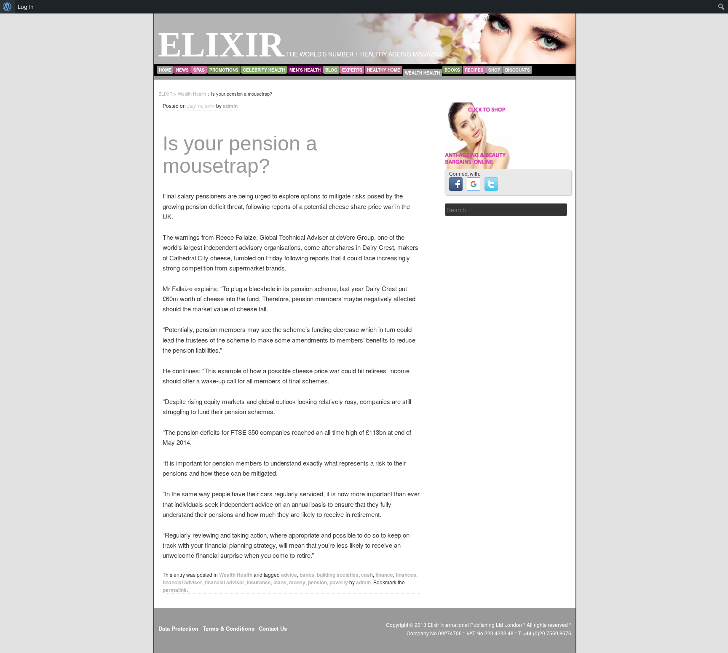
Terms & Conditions (228, 628)
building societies (338, 574)
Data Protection (178, 628)
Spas (199, 70)
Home (165, 70)
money (297, 582)
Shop (494, 70)
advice (289, 574)
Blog (331, 70)
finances (406, 574)
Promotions (223, 70)
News (182, 70)
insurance (259, 582)
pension (317, 582)
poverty (338, 582)
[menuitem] (7, 6)
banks (307, 574)
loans (279, 582)
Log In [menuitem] (26, 6)
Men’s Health (305, 70)
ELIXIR (221, 44)
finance (384, 574)
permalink (175, 590)
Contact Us (273, 628)
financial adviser (182, 582)
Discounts (517, 70)
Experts (352, 70)
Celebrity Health (264, 70)
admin (230, 106)
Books (452, 70)
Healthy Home (383, 70)
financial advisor (224, 582)
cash (367, 574)
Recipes (474, 70)
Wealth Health (422, 73)
